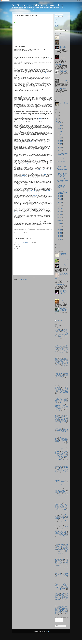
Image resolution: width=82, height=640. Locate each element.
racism (18, 244)
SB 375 (65, 558)
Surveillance (62, 588)
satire (57, 558)
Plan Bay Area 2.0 (62, 521)
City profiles (64, 365)
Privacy (62, 533)
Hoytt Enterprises (62, 437)
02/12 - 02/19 (59, 232)
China (59, 364)
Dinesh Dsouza (66, 389)
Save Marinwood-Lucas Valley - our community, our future (37, 5)
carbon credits (66, 360)
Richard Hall (58, 548)
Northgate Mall (61, 510)
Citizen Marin (57, 365)
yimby (59, 613)
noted (33, 142)
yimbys (64, 613)
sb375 (57, 561)
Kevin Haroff (65, 452)
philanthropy (65, 519)
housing (66, 432)
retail (66, 546)
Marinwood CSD (59, 480)
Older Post (49, 277)
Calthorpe (56, 359)
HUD (56, 438)
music (66, 507)
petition (60, 519)
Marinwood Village (59, 490)
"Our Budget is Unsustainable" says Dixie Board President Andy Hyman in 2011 (63, 310)
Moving (61, 504)
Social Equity (65, 575)
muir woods (65, 506)
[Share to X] (33, 242)
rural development (65, 552)
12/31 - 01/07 (59, 122)
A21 (56, 327)
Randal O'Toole (65, 539)
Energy (61, 402)
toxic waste (58, 599)
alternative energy (59, 337)
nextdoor (61, 509)
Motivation (57, 504)
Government (62, 422)
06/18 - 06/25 (59, 205)
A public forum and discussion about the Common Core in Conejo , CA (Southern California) (63, 57)
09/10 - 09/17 (59, 146)
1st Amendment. (65, 325)
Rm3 (64, 549)
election (61, 400)
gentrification (62, 419)
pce (66, 517)
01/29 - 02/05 (59, 235)
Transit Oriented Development (63, 600)
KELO (61, 452)
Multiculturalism (57, 507)
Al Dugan (60, 336)
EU (59, 407)
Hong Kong (62, 432)
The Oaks (62, 596)
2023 (57, 112)
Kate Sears (57, 451)
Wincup (56, 613)
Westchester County (58, 612)
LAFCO (66, 454)
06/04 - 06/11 (59, 208)
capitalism (61, 360)
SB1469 (59, 560)
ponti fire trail (64, 528)
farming (66, 409)
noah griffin (56, 510)
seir (65, 565)
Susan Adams (63, 589)
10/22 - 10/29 (59, 137)
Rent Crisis (62, 546)
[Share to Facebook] (34, 242)
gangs (65, 416)
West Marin (65, 611)
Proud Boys (45, 174)
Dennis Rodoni (65, 387)
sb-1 (63, 559)
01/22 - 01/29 (59, 236)
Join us (56, 22)
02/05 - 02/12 (59, 233)
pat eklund (62, 517)
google (56, 422)
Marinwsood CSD (57, 492)
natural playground (57, 508)
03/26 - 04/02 (59, 223)
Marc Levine (65, 467)
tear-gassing (31, 141)
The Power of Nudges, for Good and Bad (63, 71)
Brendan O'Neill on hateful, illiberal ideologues (61, 186)
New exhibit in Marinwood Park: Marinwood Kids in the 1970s (63, 80)
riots (55, 549)
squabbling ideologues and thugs (29, 163)
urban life (56, 606)
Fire (59, 410)
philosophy (56, 520)
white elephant (65, 612)
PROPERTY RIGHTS (65, 535)
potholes (61, 530)
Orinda (60, 515)
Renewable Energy (65, 545)
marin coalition (60, 470)
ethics (57, 407)
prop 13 (65, 534)
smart (60, 573)
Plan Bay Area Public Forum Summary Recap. (63, 300)
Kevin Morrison (57, 453)
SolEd (64, 577)
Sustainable (57, 592)
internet (63, 442)
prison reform (57, 533)
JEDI (66, 444)
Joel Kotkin (62, 446)
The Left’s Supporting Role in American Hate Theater (62, 188)
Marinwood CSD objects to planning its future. (61, 156)
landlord (56, 456)
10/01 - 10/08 (59, 141)
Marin (56, 469)
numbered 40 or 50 (24, 107)
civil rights (61, 366)
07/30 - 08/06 (59, 196)
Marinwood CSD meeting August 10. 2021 (63, 47)
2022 (57, 113)
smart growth (65, 573)
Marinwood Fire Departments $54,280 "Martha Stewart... (62, 174)
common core (63, 371)
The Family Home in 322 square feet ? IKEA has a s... (62, 176)
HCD (57, 428)
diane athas (66, 388)
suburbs (56, 587)
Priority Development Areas (60, 532)
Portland (56, 530)
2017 (57, 121)
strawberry (56, 585)
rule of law (60, 552)
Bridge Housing (62, 352)
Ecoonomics (65, 399)
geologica (59, 420)
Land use (64, 455)
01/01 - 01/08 (59, 241)
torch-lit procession (27, 89)
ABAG (58, 329)
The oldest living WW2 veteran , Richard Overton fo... (62, 181)
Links (56, 23)
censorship (66, 362)
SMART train (57, 575)
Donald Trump (63, 394)
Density (59, 388)
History (56, 431)
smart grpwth (59, 574)
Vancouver (65, 607)
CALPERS (65, 358)
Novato (57, 511)
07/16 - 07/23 (59, 199)
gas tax (61, 418)
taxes (63, 593)
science (64, 563)
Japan (59, 444)
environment (57, 405)
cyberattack (66, 379)
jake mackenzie (63, 443)
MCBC (56, 495)
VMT (59, 608)
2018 (57, 119)
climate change (57, 368)
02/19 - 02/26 (59, 230)
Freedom (62, 415)
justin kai (64, 450)
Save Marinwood (59, 320)
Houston (56, 437)
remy (60, 545)
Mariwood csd (63, 492)
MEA (66, 495)
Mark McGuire (65, 493)
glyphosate (65, 421)
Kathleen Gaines (64, 451)
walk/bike (60, 609)
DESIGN (62, 388)
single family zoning (58, 572)
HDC (61, 428)
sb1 (66, 559)
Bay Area (66, 344)
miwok (64, 503)
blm (62, 348)
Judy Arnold (66, 449)
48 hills (57, 326)
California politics (59, 357)
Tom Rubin (61, 597)
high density (65, 429)
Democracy (63, 386)
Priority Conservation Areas (60, 531)
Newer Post (17, 277)
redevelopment (63, 543)
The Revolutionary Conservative (31, 191)
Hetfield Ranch (60, 429)
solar (60, 577)
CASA (65, 361)
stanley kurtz (58, 583)
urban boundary (59, 605)
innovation (58, 441)
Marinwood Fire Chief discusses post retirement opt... (62, 164)
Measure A (56, 496)
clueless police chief (17, 211)
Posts (57, 14)
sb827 (56, 562)
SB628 (65, 561)
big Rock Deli (66, 346)
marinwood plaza (59, 488)
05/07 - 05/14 (59, 214)
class (63, 367)
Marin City (60, 469)
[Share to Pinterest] (35, 242)
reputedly (44, 177)
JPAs (58, 449)
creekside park (66, 376)
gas (58, 418)
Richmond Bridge (64, 548)
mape (61, 467)
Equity (64, 405)
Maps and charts (58, 25)
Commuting (58, 373)
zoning (60, 614)
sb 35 (61, 558)
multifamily (62, 507)
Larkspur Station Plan (59, 457)
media (66, 496)
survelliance (57, 589)
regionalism (61, 544)
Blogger (47, 631)
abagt (55, 330)
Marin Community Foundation (63, 471)
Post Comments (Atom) (23, 279)
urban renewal (61, 606)
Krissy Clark (61, 454)
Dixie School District (63, 392)
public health (66, 537)
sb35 (67, 560)
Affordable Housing (61, 333)
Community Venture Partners (64, 372)
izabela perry (58, 443)
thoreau (66, 596)
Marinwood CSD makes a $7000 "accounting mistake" (62, 167)
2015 (57, 244)
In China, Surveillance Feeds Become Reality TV (62, 193)
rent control (58, 546)
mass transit (64, 494)
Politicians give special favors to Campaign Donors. (62, 154)
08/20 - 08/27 (59, 150)
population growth (64, 529)
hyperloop (65, 439)
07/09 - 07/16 (59, 201)
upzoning (66, 604)
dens (55, 388)
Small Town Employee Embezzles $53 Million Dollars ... (61, 159)
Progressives (61, 534)
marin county (57, 472)
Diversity (66, 391)
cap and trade (57, 360)
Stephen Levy (63, 583)
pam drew (56, 516)
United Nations (61, 604)
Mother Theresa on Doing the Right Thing (63, 36)
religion (67, 544)
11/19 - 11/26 (59, 131)
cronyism (62, 378)
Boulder (64, 350)
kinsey (63, 453)
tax (59, 593)
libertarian (65, 460)
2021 (57, 115)
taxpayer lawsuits (61, 594)
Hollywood (59, 431)
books (61, 350)
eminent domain (58, 401)
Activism (56, 331)
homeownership (57, 432)
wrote (18, 100)
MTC (65, 504)
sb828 (61, 562)
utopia (61, 607)
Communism (57, 372)
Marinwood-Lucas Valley (60, 491)
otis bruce (64, 515)
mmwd (67, 503)
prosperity (57, 536)
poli (66, 524)
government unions (58, 423)
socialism (64, 576)
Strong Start (65, 586)
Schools (60, 563)
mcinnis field (62, 495)
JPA (55, 449)
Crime (63, 377)
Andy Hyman (63, 339)
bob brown (63, 349)
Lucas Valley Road (62, 465)
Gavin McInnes (23, 175)
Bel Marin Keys (65, 345)
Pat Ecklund (58, 517)
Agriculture (56, 336)
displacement (60, 391)
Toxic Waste (57, 26)
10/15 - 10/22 (59, 138)
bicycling (61, 346)
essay (67, 406)
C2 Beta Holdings (58, 356)
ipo (65, 442)
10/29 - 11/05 (59, 135)
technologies (57, 595)
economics (58, 398)
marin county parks (62, 473)
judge (61, 449)
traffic (64, 599)
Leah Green (60, 459)
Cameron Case (61, 359)
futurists (62, 416)
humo (66, 438)
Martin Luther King (57, 494)
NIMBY (65, 509)
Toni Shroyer (62, 598)
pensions (57, 518)
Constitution (66, 374)
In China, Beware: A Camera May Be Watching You (62, 190)
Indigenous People (64, 440)
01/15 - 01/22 (59, 238)
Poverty (65, 530)
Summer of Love (37, 61)
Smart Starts (65, 574)
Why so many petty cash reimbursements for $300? (62, 169)
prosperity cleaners (64, 536)
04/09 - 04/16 (59, 220)
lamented (40, 118)
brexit (64, 351)
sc (64, 562)
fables (59, 408)
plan (63, 520)
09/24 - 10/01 (59, 143)
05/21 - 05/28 (59, 211)
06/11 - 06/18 (59, 207)
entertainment (58, 404)
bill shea (60, 348)
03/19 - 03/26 (59, 224)
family (63, 409)
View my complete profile (59, 321)
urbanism (66, 606)
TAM (63, 592)
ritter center (59, 549)
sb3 (64, 560)
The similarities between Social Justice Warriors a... (62, 183)
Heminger (64, 428)
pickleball (60, 520)
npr (67, 511)
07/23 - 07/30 (59, 198)
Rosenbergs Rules (62, 551)
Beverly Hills (56, 346)
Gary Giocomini (63, 417)
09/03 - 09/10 (59, 147)
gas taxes (65, 418)
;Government (57, 325)
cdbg (62, 362)
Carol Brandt (61, 361)
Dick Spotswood (59, 389)
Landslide (60, 456)
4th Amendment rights (63, 326)
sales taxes (66, 553)
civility (64, 366)
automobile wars (57, 344)
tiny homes (56, 597)
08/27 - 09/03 (59, 149)
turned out (35, 195)
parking (64, 516)
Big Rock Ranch (58, 347)
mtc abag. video (57, 505)
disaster (57, 390)
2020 (57, 116)
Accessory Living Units (63, 330)
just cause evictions (59, 450)
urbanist (58, 607)
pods (63, 524)
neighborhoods (64, 508)
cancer (66, 359)
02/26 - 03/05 (59, 229)
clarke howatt (58, 367)
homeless (64, 431)
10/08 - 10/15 (59, 140)
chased (47, 58)
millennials (66, 502)
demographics (57, 387)
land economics (57, 455)
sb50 (60, 561)
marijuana (65, 468)
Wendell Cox (63, 610)
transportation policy (61, 601)
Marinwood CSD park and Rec (60, 481)
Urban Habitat (65, 605)
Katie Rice (57, 452)
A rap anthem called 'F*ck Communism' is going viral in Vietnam (60, 95)
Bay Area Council (59, 345)
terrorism (59, 596)
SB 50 (56, 559)
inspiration (64, 441)
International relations (58, 442)
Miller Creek (59, 503)
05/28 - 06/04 (59, 210)
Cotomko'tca (60, 376)
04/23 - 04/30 (59, 217)
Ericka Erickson (62, 406)
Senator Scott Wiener (62, 567)
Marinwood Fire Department (60, 479)
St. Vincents (60, 582)
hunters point (61, 439)
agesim (66, 335)
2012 (57, 248)
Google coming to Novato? (60, 64)
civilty (67, 366)
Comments (58, 16)
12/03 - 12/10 (59, 128)
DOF (58, 393)
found (46, 115)
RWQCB (59, 553)
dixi (57, 392)
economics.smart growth (58, 399)
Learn (66, 459)
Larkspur (65, 456)
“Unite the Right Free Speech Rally (44, 169)
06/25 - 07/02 (59, 204)
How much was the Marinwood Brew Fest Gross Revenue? (62, 171)
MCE (59, 495)
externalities (63, 407)
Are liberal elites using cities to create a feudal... (62, 179)
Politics (66, 526)
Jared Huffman (63, 444)
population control (57, 529)
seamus (66, 564)
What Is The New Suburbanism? (61, 88)
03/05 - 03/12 (59, 227)
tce (66, 594)
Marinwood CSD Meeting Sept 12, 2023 (64, 103)
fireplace (63, 410)
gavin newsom (57, 419)
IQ (67, 442)
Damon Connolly (59, 380)
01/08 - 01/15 (59, 239)
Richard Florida (66, 547)
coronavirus (58, 375)
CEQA (58, 363)
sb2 (62, 560)
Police (56, 525)
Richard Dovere (60, 547)
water (63, 609)
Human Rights (62, 438)
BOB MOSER (17, 52)
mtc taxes (65, 505)
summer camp (62, 587)
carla (56, 361)
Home (33, 277)
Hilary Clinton (65, 430)
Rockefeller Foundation (62, 550)
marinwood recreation (62, 489)
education (56, 400)
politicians (61, 526)
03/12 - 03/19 (59, 226)
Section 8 (59, 565)
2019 (57, 118)
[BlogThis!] (32, 242)
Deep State (62, 385)
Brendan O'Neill (60, 351)
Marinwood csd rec (58, 482)
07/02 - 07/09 (59, 202)
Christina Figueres (64, 364)
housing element (58, 434)
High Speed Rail (59, 430)
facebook (64, 408)
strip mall (61, 586)
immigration (57, 440)
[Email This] (31, 242)
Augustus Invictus (32, 190)
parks (67, 516)
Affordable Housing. (61, 335)
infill (55, 441)
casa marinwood (57, 362)
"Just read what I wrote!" (61, 161)
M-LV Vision (59, 466)
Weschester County (58, 611)
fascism (56, 410)
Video (56, 608)
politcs (61, 525)
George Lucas (64, 420)
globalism (61, 421)
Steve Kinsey (63, 584)
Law (59, 458)
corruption (63, 375)
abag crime (65, 329)
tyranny (56, 604)
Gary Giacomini (57, 417)
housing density (64, 433)
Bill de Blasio (64, 347)
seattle (56, 565)
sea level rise (61, 564)
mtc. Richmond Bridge (58, 506)
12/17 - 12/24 (59, 125)
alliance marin (66, 336)
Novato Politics (62, 511)
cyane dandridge (60, 379)
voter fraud (63, 608)
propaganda (57, 535)
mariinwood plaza (59, 468)
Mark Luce (59, 493)
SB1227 (56, 560)
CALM (60, 358)
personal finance (63, 518)
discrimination (62, 390)
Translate (63, 627)
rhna (55, 547)
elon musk (65, 400)
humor (56, 439)
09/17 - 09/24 (59, 144)
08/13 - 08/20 (59, 152)
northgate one (66, 510)
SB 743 (59, 559)
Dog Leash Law (63, 393)
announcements (58, 340)
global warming (57, 421)
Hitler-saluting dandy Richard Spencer (25, 87)
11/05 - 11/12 (59, 134)
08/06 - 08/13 (59, 195)
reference (56, 544)
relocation (57, 545)
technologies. (62, 595)
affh (64, 331)
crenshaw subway (58, 377)
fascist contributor (46, 87)
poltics (59, 528)
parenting (60, 516)
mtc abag (62, 505)
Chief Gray (63, 363)
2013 (57, 247)
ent (65, 402)
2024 (57, 110)
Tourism (67, 598)
